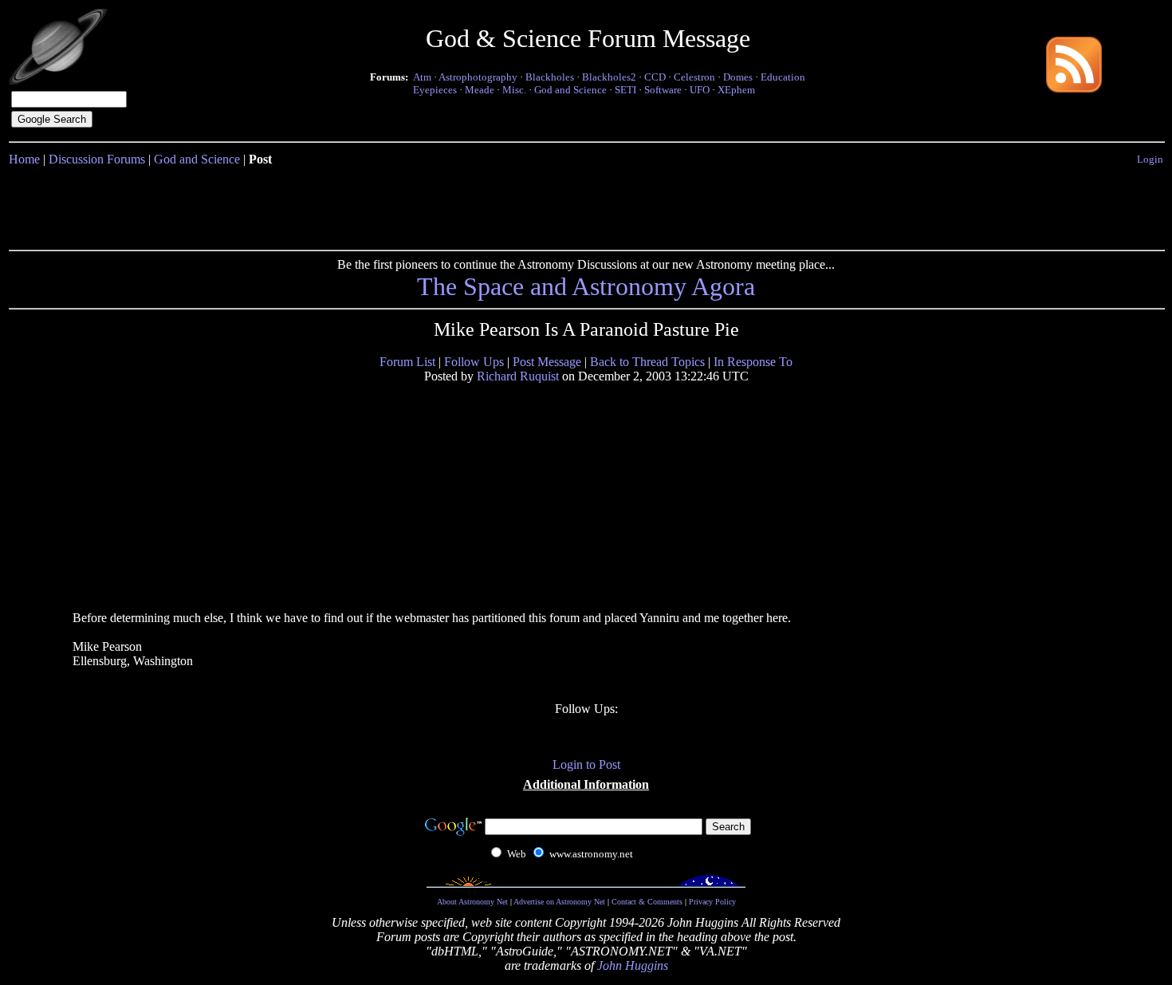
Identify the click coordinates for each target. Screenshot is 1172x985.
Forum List (407, 361)
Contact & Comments (647, 901)
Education (783, 77)
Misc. (514, 90)
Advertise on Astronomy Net (559, 901)
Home (24, 159)
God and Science (570, 90)
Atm (422, 77)
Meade (479, 90)
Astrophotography (478, 77)
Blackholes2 (609, 77)
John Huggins (632, 965)
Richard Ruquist (518, 376)
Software (663, 90)
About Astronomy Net (472, 901)
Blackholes (549, 77)
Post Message (547, 361)
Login (1150, 159)
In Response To (753, 361)
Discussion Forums (97, 159)
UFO (700, 90)
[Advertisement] (586, 205)
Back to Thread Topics (647, 361)
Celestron (694, 77)
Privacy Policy (712, 901)
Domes (738, 77)
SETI (625, 90)
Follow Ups (474, 361)
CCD (655, 77)
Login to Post (586, 764)
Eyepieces (435, 90)
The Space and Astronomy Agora (586, 286)
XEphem (736, 90)
